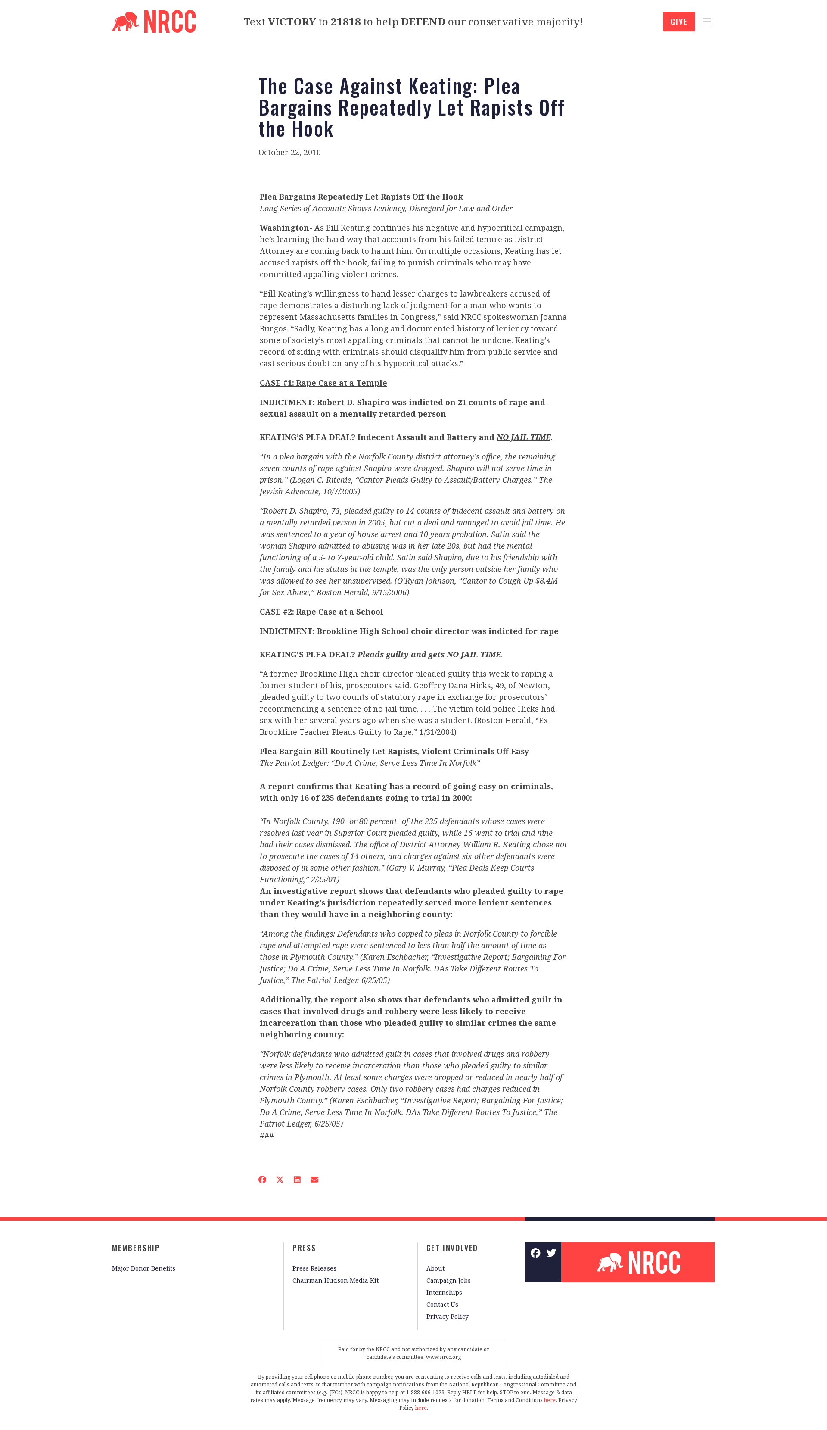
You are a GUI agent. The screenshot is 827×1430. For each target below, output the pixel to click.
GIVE (679, 21)
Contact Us (442, 1304)
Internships (444, 1292)
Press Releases (314, 1268)
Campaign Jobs (448, 1280)
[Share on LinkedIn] (297, 1180)
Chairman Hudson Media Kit (335, 1280)
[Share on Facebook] (262, 1180)
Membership (136, 1247)
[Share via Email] (314, 1180)
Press (304, 1247)
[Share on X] (280, 1180)
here (550, 1400)
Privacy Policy (447, 1316)
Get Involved (452, 1247)
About (435, 1268)
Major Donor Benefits (143, 1268)
